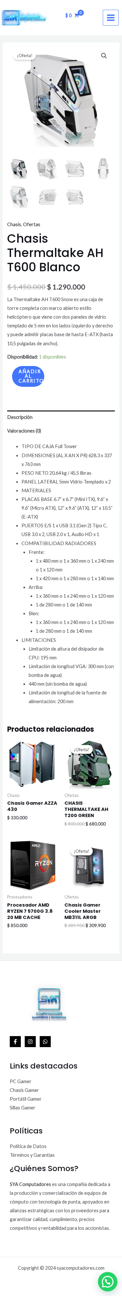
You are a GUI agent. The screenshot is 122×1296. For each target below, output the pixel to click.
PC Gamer (21, 1081)
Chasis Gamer (24, 1090)
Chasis (14, 224)
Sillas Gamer (22, 1107)
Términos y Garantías (32, 1155)
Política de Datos (28, 1146)
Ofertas (31, 224)
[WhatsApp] (45, 1041)
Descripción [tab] (20, 417)
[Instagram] (30, 1041)
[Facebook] (15, 1041)
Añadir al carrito (31, 376)
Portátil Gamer (26, 1099)
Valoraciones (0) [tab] (24, 431)
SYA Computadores (30, 1184)
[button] (104, 56)
